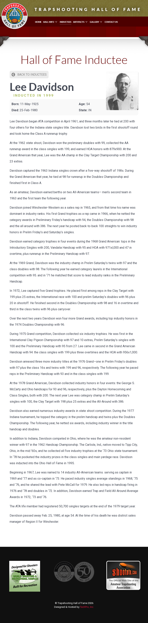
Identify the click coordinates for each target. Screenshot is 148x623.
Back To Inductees (32, 74)
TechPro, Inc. (87, 606)
